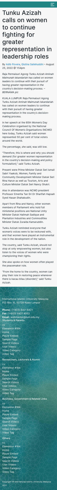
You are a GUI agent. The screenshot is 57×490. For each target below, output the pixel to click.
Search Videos (10, 343)
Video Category (11, 350)
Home (5, 332)
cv (3, 324)
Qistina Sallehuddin (32, 64)
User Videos (9, 346)
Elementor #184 (11, 328)
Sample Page (9, 339)
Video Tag (8, 353)
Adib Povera (13, 64)
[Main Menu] (52, 5)
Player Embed (10, 335)
